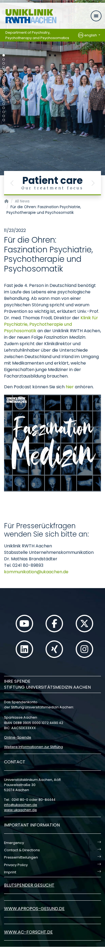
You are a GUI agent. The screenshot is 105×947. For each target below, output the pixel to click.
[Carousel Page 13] (3, 104)
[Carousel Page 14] (3, 108)
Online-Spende (17, 737)
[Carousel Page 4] (3, 67)
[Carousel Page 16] (3, 116)
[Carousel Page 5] (3, 71)
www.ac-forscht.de (28, 932)
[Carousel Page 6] (3, 75)
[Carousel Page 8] (3, 84)
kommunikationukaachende (36, 572)
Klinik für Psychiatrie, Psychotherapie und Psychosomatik (51, 324)
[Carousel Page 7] (3, 79)
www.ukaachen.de (20, 810)
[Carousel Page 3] (3, 63)
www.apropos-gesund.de (34, 908)
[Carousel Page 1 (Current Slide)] (3, 55)
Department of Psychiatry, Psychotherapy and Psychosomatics (37, 35)
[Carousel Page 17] (3, 120)
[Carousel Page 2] (3, 59)
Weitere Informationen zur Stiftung (33, 746)
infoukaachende (20, 804)
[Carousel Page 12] (3, 100)
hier (70, 387)
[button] (12, 183)
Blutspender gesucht (29, 885)
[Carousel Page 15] (3, 112)
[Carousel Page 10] (3, 92)
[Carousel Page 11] (3, 96)
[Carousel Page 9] (3, 88)
